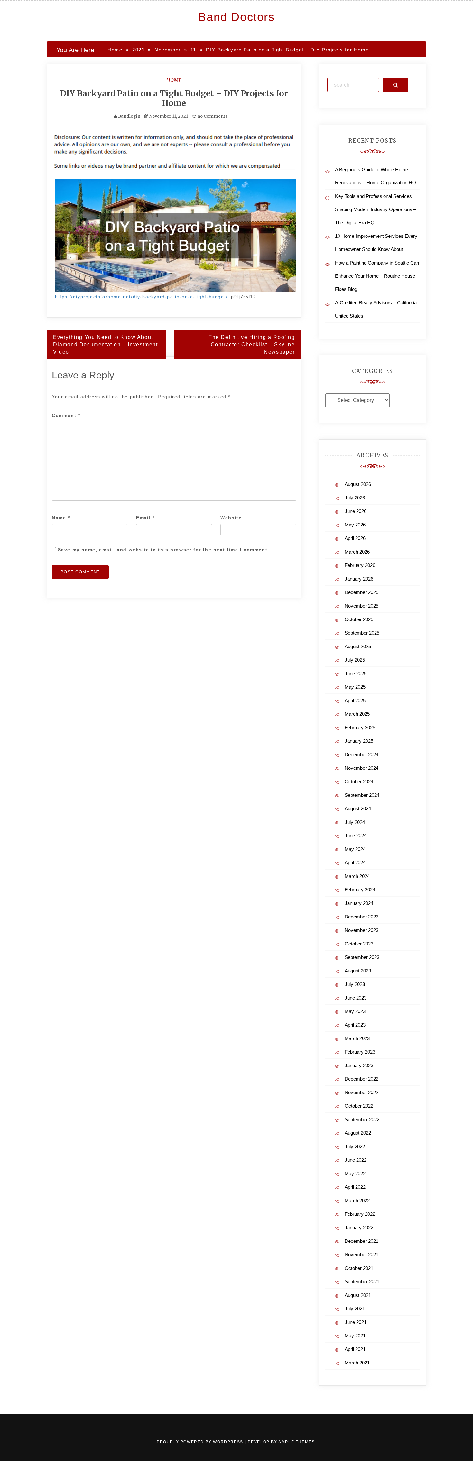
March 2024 (357, 876)
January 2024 (359, 903)
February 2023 (360, 1052)
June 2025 (355, 673)
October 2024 (359, 781)
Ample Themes (296, 1442)
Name (61, 517)
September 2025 (362, 633)
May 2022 (355, 1173)
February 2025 (360, 727)
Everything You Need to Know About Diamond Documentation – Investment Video (105, 344)
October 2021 (359, 1268)
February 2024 (360, 889)
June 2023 (355, 997)
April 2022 (355, 1187)
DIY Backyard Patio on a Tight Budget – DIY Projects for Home (174, 98)
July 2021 (355, 1308)
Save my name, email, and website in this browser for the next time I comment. (163, 549)
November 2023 (361, 930)
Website (231, 517)
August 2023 (358, 970)
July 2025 (355, 660)
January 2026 (359, 579)
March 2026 (357, 551)
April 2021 (355, 1349)
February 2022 (360, 1214)
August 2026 (358, 484)
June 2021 (355, 1322)
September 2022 (362, 1119)
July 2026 (355, 497)
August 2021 (358, 1295)
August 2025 (358, 646)
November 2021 (361, 1254)
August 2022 (358, 1133)
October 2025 (359, 619)
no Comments (211, 116)
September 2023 (362, 957)
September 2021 (362, 1281)
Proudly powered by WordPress (201, 1442)
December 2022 (361, 1079)
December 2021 (361, 1241)
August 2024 (358, 808)
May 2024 (355, 849)
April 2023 (355, 1025)
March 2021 (357, 1362)
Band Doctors (236, 16)
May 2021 (355, 1335)
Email (145, 517)
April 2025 (355, 700)
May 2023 (355, 1011)
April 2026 (355, 538)
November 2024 (361, 768)
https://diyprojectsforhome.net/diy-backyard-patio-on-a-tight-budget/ (141, 296)
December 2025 (361, 592)
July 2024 (355, 822)
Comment (66, 415)
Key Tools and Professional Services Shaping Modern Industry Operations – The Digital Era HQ (375, 209)
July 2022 (355, 1146)
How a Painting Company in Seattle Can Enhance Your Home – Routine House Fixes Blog (377, 276)
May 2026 (355, 524)
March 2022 (357, 1200)
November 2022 (361, 1092)
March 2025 (357, 714)
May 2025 (355, 687)
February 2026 (360, 565)
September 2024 (362, 795)
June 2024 (355, 835)
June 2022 (355, 1160)
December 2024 (361, 754)
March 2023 (357, 1038)
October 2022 (359, 1106)
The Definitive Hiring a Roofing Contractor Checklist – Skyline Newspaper (252, 344)
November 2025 (361, 606)
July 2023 (355, 984)
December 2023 (361, 916)
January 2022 (359, 1227)
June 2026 (355, 511)
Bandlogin (129, 116)
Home (174, 80)
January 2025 (359, 741)
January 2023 (359, 1065)
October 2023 (359, 943)
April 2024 (355, 862)
